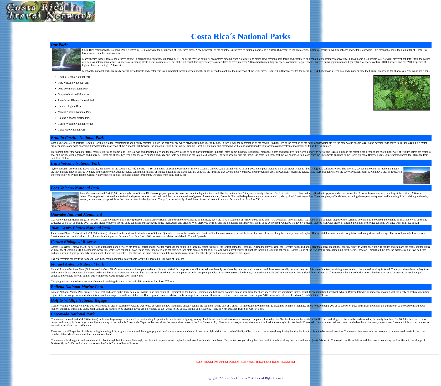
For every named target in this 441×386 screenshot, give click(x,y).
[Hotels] (208, 361)
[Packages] (234, 361)
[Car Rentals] (248, 361)
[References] (288, 361)
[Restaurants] (220, 361)
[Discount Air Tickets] (268, 361)
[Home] (199, 361)
